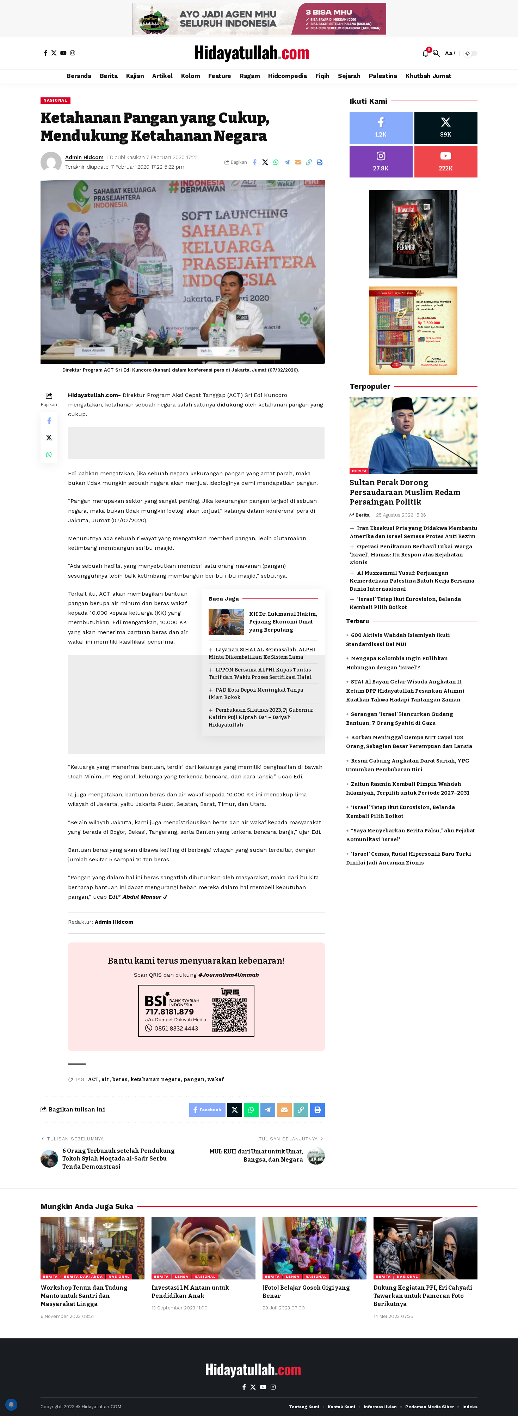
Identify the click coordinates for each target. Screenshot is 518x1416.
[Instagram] (72, 53)
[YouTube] (63, 53)
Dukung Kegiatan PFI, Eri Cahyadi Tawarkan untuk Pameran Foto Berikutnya (423, 1295)
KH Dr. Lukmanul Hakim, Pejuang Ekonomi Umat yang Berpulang (283, 622)
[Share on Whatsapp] (276, 162)
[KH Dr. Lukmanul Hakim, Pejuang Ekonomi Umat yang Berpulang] (226, 622)
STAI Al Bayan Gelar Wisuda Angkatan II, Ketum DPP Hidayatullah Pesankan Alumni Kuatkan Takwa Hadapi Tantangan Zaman (405, 691)
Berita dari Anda (83, 1276)
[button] (436, 53)
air (105, 1080)
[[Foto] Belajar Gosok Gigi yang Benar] (314, 1248)
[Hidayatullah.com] (259, 53)
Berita (359, 471)
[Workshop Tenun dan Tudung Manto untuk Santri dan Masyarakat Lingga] (92, 1248)
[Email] (298, 162)
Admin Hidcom (84, 157)
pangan (194, 1080)
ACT (93, 1080)
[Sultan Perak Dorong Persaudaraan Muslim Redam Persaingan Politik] (413, 435)
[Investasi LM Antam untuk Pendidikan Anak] (203, 1248)
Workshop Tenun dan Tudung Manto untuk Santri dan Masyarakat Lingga (84, 1295)
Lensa (182, 1276)
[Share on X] (265, 162)
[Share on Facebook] (254, 162)
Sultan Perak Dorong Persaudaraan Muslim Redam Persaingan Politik (405, 492)
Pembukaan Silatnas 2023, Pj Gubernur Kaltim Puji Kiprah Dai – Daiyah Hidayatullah (261, 717)
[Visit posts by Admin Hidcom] (51, 162)
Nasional (55, 100)
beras (120, 1080)
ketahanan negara (155, 1080)
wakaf (216, 1080)
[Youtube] (445, 162)
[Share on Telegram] (287, 162)
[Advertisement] (196, 443)
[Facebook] (45, 53)
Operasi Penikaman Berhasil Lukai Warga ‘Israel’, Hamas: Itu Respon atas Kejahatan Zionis (411, 555)
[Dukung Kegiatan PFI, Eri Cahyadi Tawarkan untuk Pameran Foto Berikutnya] (425, 1248)
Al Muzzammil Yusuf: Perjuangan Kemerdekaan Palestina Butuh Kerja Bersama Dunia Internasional (412, 581)
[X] (53, 53)
